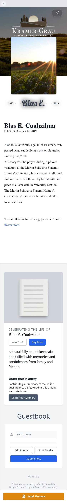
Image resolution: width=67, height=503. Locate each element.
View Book (18, 342)
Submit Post (33, 458)
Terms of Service (43, 487)
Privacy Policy (23, 487)
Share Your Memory (23, 397)
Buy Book (37, 342)
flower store (11, 225)
